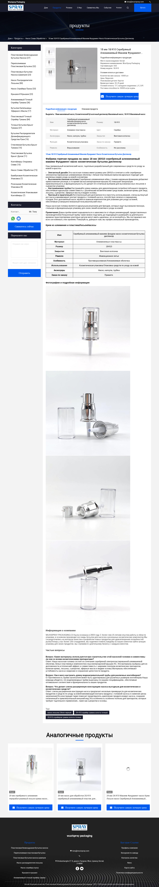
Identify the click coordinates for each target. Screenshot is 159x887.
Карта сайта (129, 868)
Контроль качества (129, 858)
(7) (24, 177)
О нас (79, 8)
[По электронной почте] (18, 218)
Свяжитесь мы (93, 8)
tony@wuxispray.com (135, 2)
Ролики (69, 8)
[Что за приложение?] (13, 218)
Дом (46, 8)
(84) (21, 118)
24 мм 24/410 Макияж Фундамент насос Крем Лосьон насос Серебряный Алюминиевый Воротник (79, 797)
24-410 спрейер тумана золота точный (92, 713)
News (129, 863)
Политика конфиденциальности (129, 873)
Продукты (57, 8)
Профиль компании (129, 848)
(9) (23, 185)
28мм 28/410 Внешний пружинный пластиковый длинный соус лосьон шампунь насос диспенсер (128, 797)
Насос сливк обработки (35, 38)
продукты (18, 38)
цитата (142, 8)
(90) (21, 81)
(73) (24, 170)
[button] (12, 774)
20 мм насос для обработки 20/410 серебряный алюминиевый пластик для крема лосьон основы (28, 797)
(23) (21, 73)
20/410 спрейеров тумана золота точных (64, 717)
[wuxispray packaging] (150, 2)
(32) (23, 65)
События (107, 8)
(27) (24, 56)
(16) (23, 136)
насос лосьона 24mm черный (59, 713)
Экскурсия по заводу (129, 853)
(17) (21, 109)
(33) (23, 89)
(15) (24, 146)
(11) (21, 154)
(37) (22, 126)
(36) (21, 101)
